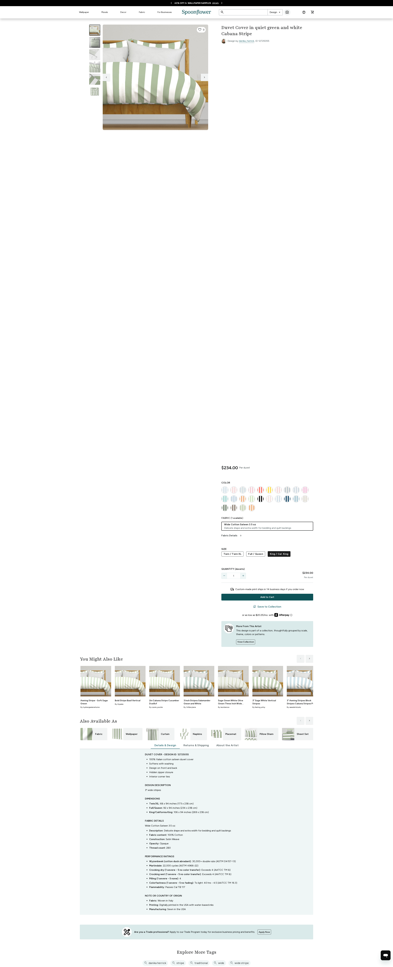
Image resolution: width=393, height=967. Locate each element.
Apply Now (264, 932)
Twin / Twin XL (233, 553)
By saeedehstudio (294, 707)
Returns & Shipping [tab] (196, 745)
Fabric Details (231, 535)
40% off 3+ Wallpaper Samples (192, 3)
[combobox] (275, 12)
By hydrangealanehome (90, 707)
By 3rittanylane (190, 707)
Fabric (142, 12)
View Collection (245, 642)
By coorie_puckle (156, 707)
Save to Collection (267, 606)
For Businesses (165, 12)
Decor (123, 12)
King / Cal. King (279, 553)
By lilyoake (119, 704)
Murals (104, 12)
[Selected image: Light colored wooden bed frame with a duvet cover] (94, 30)
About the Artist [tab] (227, 745)
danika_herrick (246, 40)
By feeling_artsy (258, 707)
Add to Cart (267, 597)
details (215, 3)
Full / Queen (255, 553)
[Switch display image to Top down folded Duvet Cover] (94, 91)
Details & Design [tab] (165, 745)
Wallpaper (84, 12)
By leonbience (223, 707)
